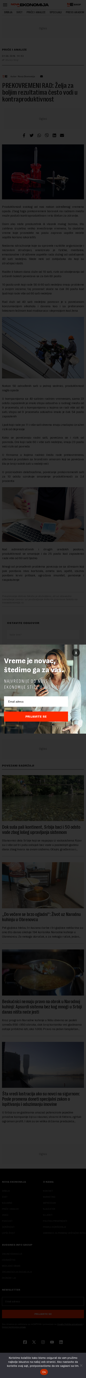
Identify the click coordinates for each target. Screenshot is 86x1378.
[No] (81, 1365)
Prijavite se (36, 716)
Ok (44, 1372)
